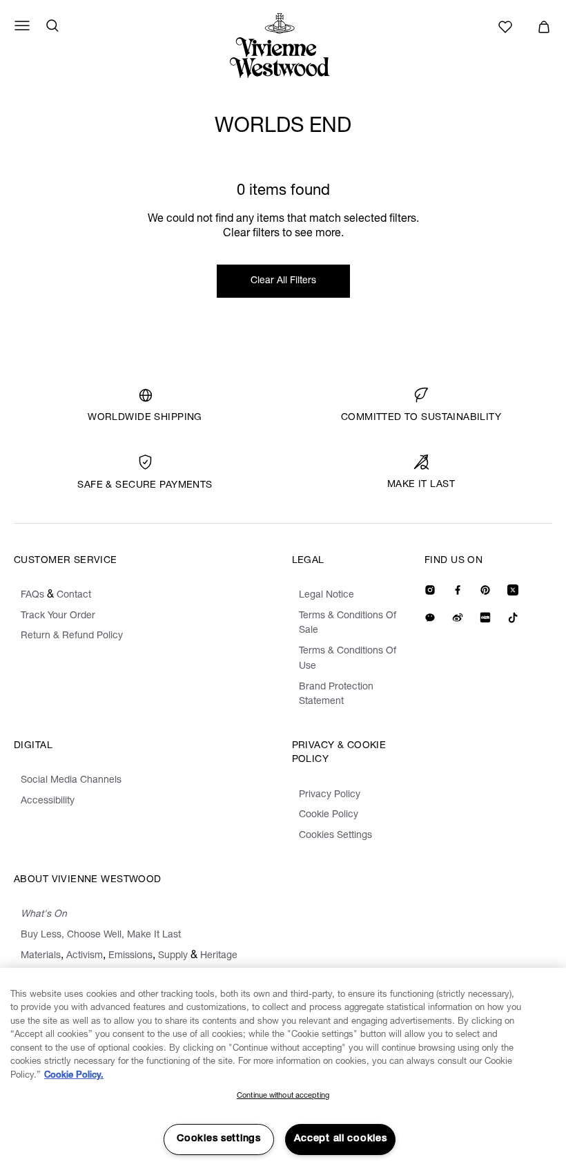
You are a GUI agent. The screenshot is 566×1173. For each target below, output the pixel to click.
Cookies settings (219, 1139)
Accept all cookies (340, 1139)
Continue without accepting (283, 1096)
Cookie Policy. (74, 1075)
